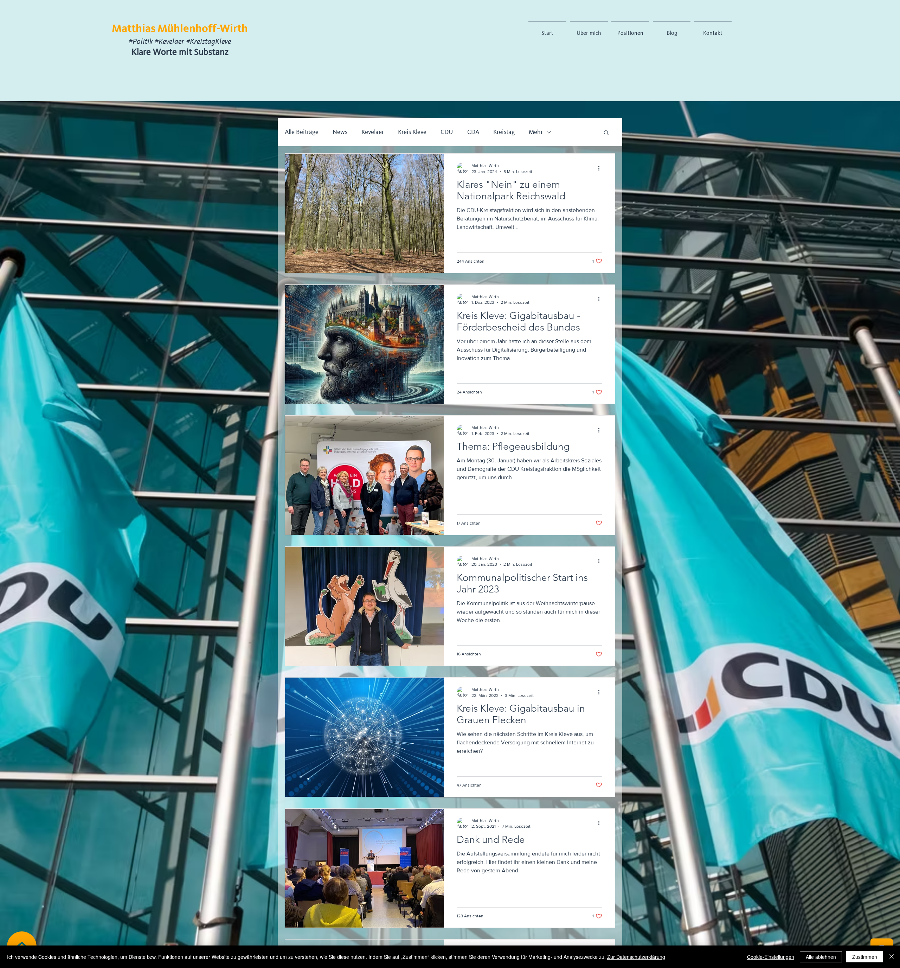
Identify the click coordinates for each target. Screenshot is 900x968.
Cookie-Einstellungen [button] (770, 956)
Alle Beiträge (302, 132)
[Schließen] (891, 956)
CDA (473, 132)
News (340, 132)
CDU (447, 132)
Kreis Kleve (412, 132)
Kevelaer (372, 132)
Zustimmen (864, 956)
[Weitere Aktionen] (601, 168)
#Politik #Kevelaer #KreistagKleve (180, 42)
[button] (606, 133)
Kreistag (504, 132)
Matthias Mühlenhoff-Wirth (180, 29)
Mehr (536, 132)
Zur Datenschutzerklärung (636, 956)
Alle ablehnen (821, 956)
